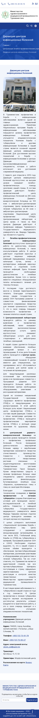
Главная (6, 45)
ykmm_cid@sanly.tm (11, 647)
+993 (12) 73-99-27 (17, 640)
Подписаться (32, 700)
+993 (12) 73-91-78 (20, 636)
